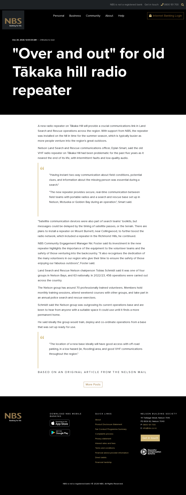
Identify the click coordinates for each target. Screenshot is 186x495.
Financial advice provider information (112, 453)
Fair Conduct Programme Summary (111, 429)
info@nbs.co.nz (150, 428)
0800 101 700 (149, 424)
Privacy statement (103, 438)
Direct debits (101, 457)
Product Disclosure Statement (108, 424)
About (98, 419)
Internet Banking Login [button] (167, 15)
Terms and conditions (105, 448)
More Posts (93, 384)
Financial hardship (103, 462)
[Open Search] (182, 4)
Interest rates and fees (105, 443)
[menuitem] (151, 4)
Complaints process (104, 434)
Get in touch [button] (150, 438)
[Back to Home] (13, 19)
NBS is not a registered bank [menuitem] (126, 4)
